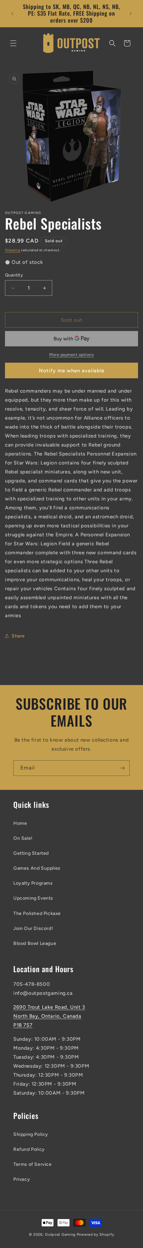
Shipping (12, 250)
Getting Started (31, 853)
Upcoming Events (33, 898)
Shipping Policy (30, 1134)
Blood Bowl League (34, 943)
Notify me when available (71, 371)
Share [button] (18, 636)
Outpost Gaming (60, 1234)
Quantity (14, 274)
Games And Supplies (37, 868)
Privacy (21, 1179)
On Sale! (23, 838)
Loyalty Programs (33, 883)
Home (20, 823)
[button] (13, 43)
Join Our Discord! (33, 928)
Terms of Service (32, 1164)
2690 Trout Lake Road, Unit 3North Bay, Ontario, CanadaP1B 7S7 (49, 1016)
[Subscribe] (122, 768)
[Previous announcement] (12, 13)
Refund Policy (29, 1149)
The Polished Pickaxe (37, 913)
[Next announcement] (130, 13)
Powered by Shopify (95, 1234)
